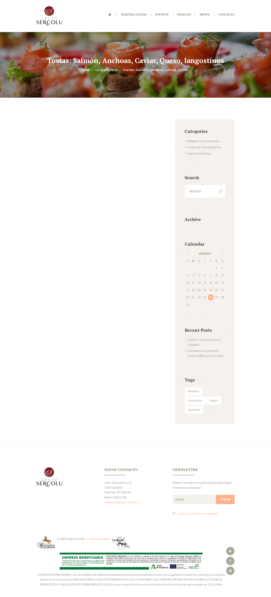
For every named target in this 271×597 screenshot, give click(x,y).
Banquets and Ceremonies (203, 141)
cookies (90, 539)
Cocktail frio (106, 70)
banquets (193, 391)
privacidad (103, 539)
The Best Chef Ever (199, 153)
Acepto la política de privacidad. (198, 513)
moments (194, 409)
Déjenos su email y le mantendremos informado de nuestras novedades (202, 485)
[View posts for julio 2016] (187, 253)
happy (214, 400)
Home (85, 70)
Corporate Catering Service (204, 147)
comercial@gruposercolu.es (122, 502)
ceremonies (195, 400)
